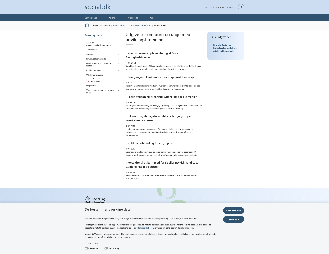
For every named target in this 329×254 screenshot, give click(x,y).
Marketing (114, 248)
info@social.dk (143, 227)
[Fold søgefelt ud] (241, 7)
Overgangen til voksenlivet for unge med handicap (161, 77)
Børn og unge (91, 17)
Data (151, 17)
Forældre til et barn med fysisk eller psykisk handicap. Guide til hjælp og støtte (162, 165)
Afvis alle (234, 219)
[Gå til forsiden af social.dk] (98, 7)
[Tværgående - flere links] (140, 17)
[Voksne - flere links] (117, 17)
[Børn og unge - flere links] (99, 17)
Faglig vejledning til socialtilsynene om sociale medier (162, 97)
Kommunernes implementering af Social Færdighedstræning (152, 55)
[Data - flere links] (156, 17)
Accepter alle (233, 210)
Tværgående (132, 17)
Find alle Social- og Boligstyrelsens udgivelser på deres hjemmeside (225, 48)
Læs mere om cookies (123, 237)
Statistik (94, 248)
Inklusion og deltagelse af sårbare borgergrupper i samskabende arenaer (159, 118)
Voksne (111, 17)
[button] (117, 43)
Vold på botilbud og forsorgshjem (150, 143)
